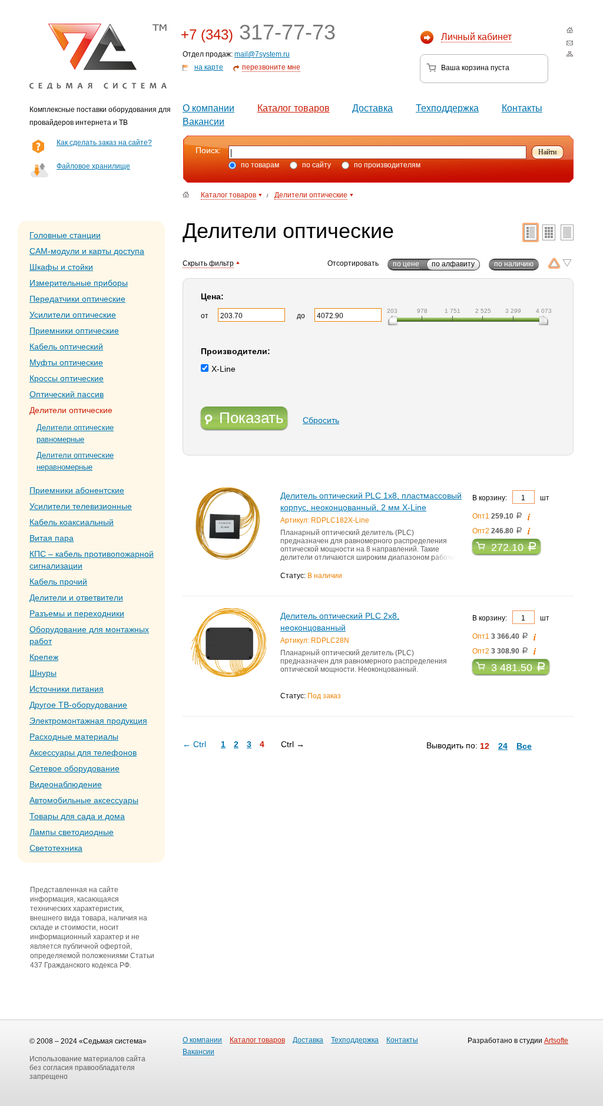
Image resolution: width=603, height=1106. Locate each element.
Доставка (372, 108)
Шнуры (43, 673)
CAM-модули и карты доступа (86, 251)
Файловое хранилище (93, 166)
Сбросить (321, 420)
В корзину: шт (510, 498)
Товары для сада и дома (77, 816)
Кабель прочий (58, 581)
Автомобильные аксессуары (83, 800)
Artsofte (556, 1040)
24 (503, 746)
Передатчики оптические (77, 298)
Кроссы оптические (66, 378)
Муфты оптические (66, 362)
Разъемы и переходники (76, 613)
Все (524, 746)
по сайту (315, 165)
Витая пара (51, 538)
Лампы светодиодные (71, 832)
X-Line (223, 369)
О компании (208, 108)
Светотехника (55, 848)
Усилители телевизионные (80, 506)
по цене (406, 264)
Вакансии (203, 122)
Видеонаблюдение (65, 784)
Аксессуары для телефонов (83, 752)
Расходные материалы (73, 736)
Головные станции (65, 235)
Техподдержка (447, 108)
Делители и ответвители (76, 597)
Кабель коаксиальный (71, 522)
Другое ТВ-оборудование (78, 704)
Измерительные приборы (78, 283)
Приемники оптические (74, 330)
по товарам (259, 165)
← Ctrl (194, 744)
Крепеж (43, 657)
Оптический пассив (66, 394)
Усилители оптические (72, 314)
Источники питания (66, 689)
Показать (251, 418)
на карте (208, 67)
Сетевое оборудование (74, 768)
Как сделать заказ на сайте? (104, 142)
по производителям (386, 165)
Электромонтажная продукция (88, 720)
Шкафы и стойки (61, 267)
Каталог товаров (293, 108)
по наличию (514, 264)
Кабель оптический (66, 346)
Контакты (522, 108)
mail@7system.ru (262, 54)
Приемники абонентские (76, 490)
